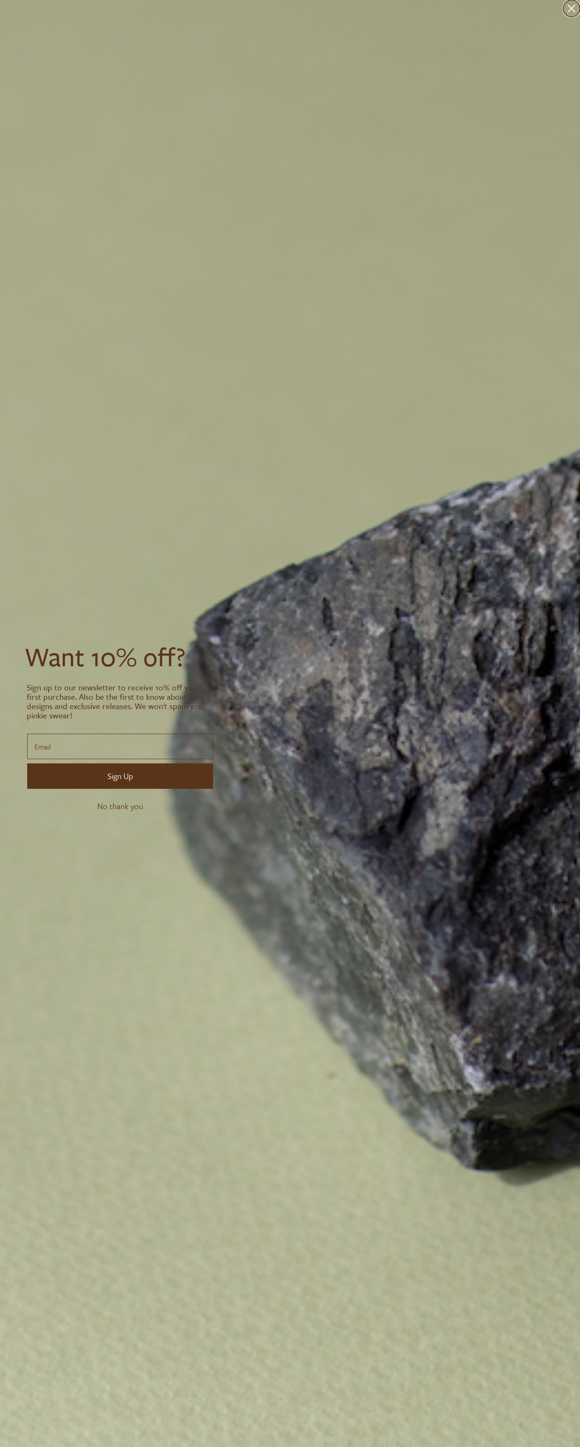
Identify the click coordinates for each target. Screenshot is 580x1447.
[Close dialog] (571, 8)
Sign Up (120, 776)
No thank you (120, 806)
